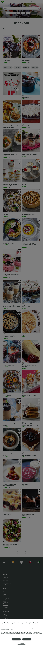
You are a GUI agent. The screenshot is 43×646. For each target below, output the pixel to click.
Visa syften (21, 643)
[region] (21, 632)
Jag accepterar (27, 639)
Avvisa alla (16, 639)
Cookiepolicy (11, 629)
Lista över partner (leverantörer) (6, 635)
